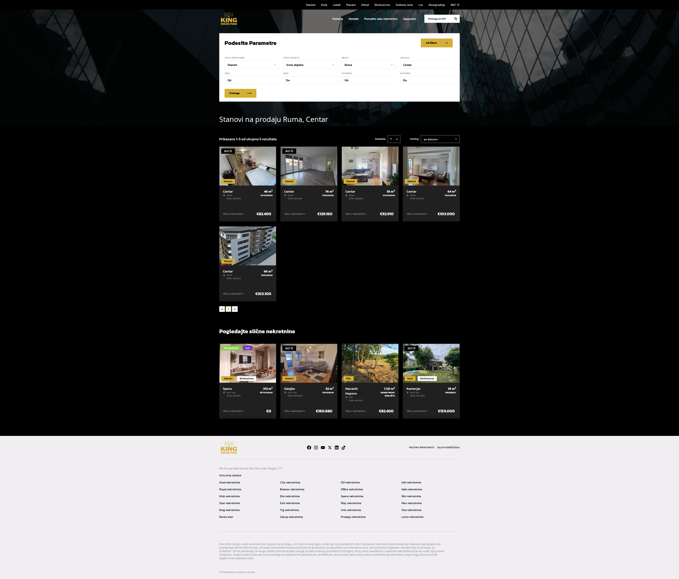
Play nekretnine (351, 503)
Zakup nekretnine (291, 517)
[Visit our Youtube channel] (323, 447)
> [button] (235, 309)
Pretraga (235, 93)
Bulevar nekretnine (292, 489)
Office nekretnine (352, 489)
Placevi (351, 5)
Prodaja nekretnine (353, 517)
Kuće (324, 5)
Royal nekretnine (230, 489)
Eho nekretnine (290, 496)
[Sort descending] (397, 139)
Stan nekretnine (229, 503)
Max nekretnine (412, 503)
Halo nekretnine (412, 489)
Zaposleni (409, 19)
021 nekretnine (350, 482)
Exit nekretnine (290, 503)
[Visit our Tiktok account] (343, 447)
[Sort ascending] (391, 139)
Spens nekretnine (352, 496)
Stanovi (310, 5)
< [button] (222, 309)
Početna (337, 19)
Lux (421, 5)
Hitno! (365, 5)
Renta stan (226, 517)
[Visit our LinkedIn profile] (337, 447)
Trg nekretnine (289, 510)
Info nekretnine (411, 482)
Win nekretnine (411, 496)
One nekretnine (412, 510)
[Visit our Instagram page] (316, 447)
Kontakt (354, 19)
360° (453, 5)
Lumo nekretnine (412, 517)
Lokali (337, 5)
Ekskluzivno (382, 5)
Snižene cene (404, 5)
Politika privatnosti (421, 447)
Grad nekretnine (229, 482)
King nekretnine (229, 510)
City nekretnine (290, 482)
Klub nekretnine (229, 496)
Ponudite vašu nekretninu (380, 19)
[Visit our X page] (330, 447)
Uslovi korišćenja (448, 447)
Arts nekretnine (351, 510)
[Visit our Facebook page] (309, 447)
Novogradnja (437, 5)
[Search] (456, 19)
